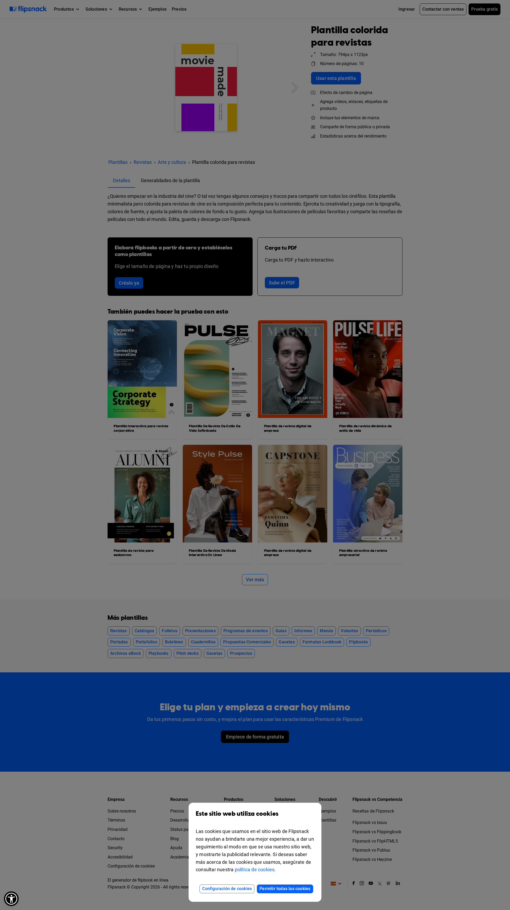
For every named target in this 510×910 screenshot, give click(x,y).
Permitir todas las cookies (285, 888)
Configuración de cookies (227, 888)
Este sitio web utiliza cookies (237, 814)
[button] (11, 899)
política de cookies (255, 869)
